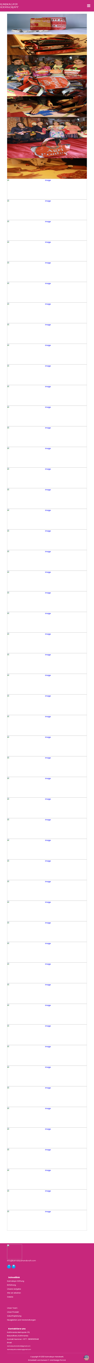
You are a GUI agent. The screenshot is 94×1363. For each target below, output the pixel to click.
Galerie (10, 1297)
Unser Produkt (13, 1312)
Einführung (11, 1285)
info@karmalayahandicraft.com (21, 1260)
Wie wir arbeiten (14, 1293)
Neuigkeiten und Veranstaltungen (21, 1320)
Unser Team (12, 1308)
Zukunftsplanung (14, 1316)
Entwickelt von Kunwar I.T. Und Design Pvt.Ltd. (47, 1360)
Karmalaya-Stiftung (15, 1281)
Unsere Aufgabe (14, 1289)
